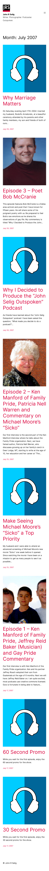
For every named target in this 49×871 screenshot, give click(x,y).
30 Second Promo (24, 830)
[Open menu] (44, 12)
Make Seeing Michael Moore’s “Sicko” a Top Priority (22, 530)
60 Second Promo (24, 752)
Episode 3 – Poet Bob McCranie (22, 194)
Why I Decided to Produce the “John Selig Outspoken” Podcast (24, 299)
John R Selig (8, 14)
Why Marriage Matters (19, 101)
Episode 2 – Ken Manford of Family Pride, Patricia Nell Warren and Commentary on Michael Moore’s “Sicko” (24, 410)
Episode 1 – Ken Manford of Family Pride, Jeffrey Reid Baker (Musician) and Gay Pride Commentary (24, 644)
